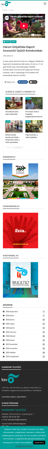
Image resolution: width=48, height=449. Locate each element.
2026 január (10, 340)
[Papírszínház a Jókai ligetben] (34, 126)
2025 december (12, 344)
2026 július (10, 315)
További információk (24, 446)
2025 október (11, 352)
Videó (7, 42)
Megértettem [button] (39, 442)
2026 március (11, 332)
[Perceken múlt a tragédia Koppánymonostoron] (34, 103)
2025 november (12, 348)
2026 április (10, 328)
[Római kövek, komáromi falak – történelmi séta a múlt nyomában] (14, 126)
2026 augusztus (12, 311)
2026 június (10, 320)
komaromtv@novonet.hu (17, 419)
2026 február (10, 336)
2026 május (10, 324)
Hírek (14, 42)
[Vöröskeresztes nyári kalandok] (14, 103)
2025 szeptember (12, 356)
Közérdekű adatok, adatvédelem (14, 397)
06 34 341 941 (14, 417)
